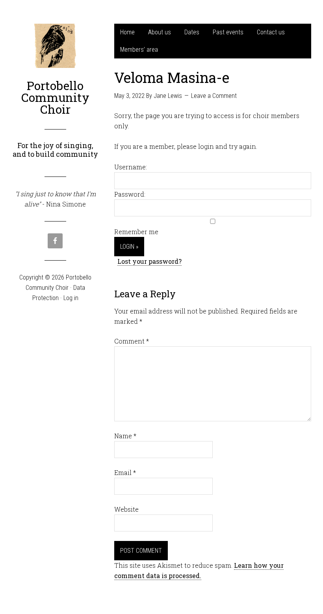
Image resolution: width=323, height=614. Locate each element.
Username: (130, 167)
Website (126, 509)
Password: (129, 194)
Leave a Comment (214, 96)
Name (125, 436)
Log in (70, 298)
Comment (131, 341)
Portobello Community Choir (55, 97)
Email (125, 472)
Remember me (136, 231)
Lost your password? (149, 261)
